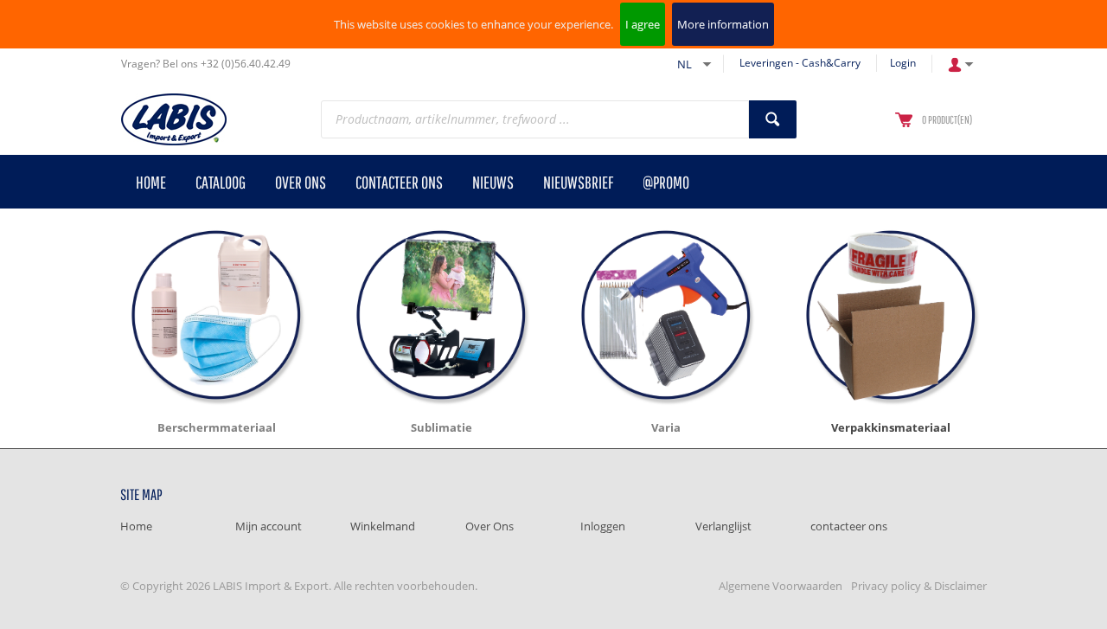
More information (723, 24)
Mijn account (268, 526)
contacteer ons (848, 526)
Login (903, 62)
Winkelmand (382, 526)
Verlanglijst (723, 526)
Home (136, 526)
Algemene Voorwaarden (780, 586)
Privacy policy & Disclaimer (919, 586)
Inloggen (602, 526)
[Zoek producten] (773, 119)
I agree (642, 24)
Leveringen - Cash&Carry (800, 62)
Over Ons (489, 526)
